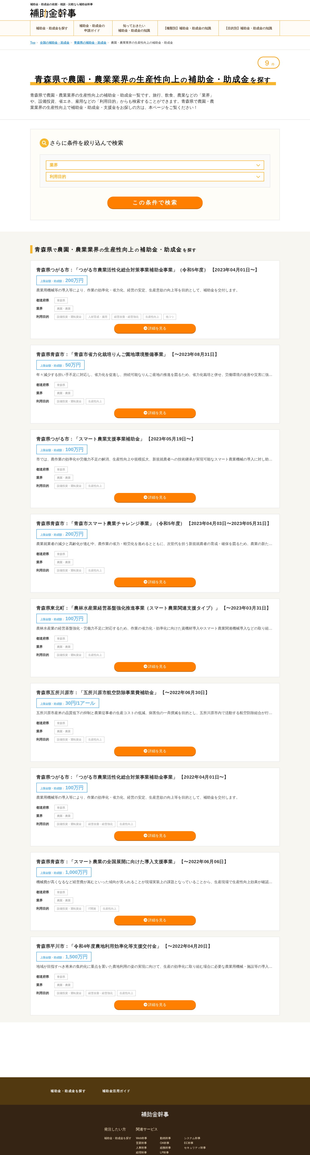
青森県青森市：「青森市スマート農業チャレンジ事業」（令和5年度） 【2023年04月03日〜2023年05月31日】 (154, 523)
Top (32, 42)
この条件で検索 (155, 202)
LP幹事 (164, 1152)
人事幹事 (141, 1147)
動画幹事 (165, 1138)
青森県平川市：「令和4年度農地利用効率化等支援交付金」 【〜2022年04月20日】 (124, 946)
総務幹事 (165, 1147)
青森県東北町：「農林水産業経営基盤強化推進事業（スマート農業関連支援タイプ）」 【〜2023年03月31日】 (153, 607)
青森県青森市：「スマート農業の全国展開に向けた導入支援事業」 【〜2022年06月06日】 (132, 861)
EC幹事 (188, 1143)
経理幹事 (141, 1152)
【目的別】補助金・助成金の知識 (248, 28)
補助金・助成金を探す (52, 28)
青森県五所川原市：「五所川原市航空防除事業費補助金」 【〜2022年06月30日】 (123, 692)
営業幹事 (141, 1143)
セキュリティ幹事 (195, 1147)
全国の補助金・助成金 (54, 42)
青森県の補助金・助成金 (90, 42)
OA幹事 (164, 1143)
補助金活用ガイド (116, 1091)
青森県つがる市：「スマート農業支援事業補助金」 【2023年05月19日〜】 (116, 438)
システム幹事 (192, 1138)
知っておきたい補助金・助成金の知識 (134, 28)
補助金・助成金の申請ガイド (92, 28)
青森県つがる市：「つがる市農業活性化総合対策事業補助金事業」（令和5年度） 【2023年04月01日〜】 (148, 269)
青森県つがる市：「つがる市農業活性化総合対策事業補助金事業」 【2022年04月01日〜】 (132, 777)
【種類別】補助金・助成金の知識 (187, 28)
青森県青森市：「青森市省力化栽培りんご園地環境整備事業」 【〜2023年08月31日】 (127, 354)
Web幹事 (141, 1138)
